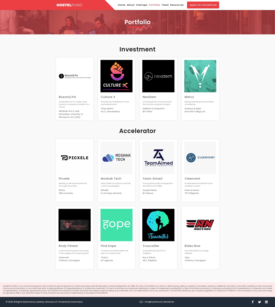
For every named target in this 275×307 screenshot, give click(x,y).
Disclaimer (169, 301)
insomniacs (77, 301)
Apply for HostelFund (203, 5)
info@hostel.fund (153, 301)
